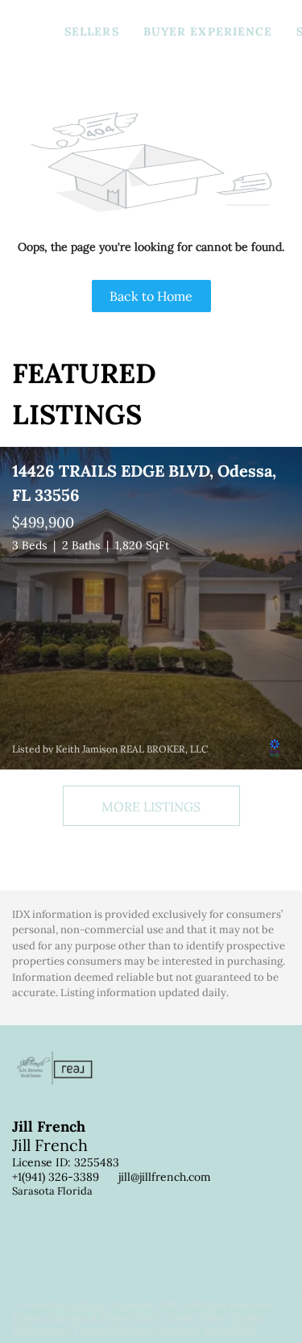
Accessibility (231, 1329)
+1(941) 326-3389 (55, 1177)
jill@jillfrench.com (164, 1177)
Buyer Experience (208, 31)
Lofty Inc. (89, 1305)
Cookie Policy (195, 1317)
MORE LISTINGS (151, 807)
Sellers (91, 31)
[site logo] (63, 1093)
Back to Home (151, 296)
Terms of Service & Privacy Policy (85, 1317)
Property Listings (112, 1329)
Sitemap (177, 1329)
